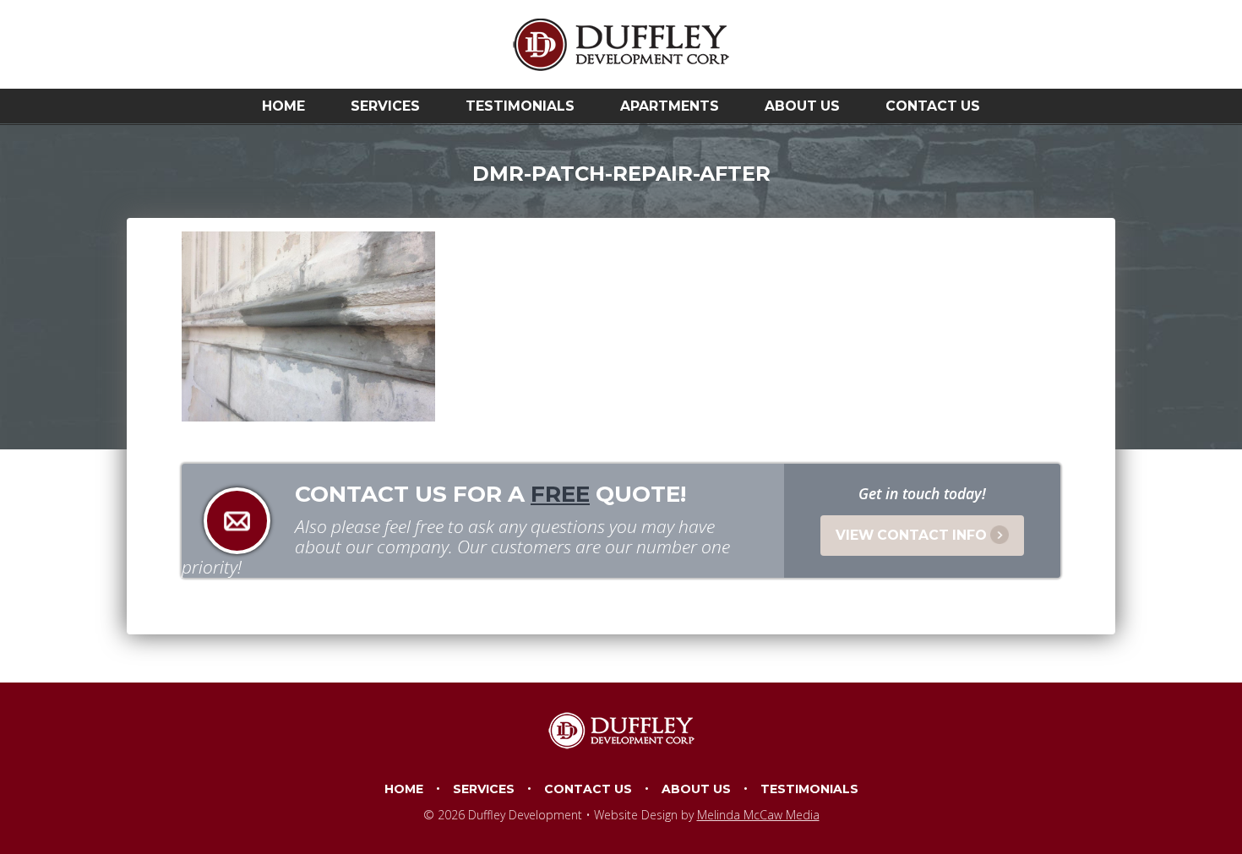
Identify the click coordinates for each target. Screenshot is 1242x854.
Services (385, 106)
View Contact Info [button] (911, 535)
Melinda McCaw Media (758, 815)
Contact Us (932, 106)
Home (283, 106)
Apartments (669, 106)
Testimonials (520, 106)
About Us (802, 106)
